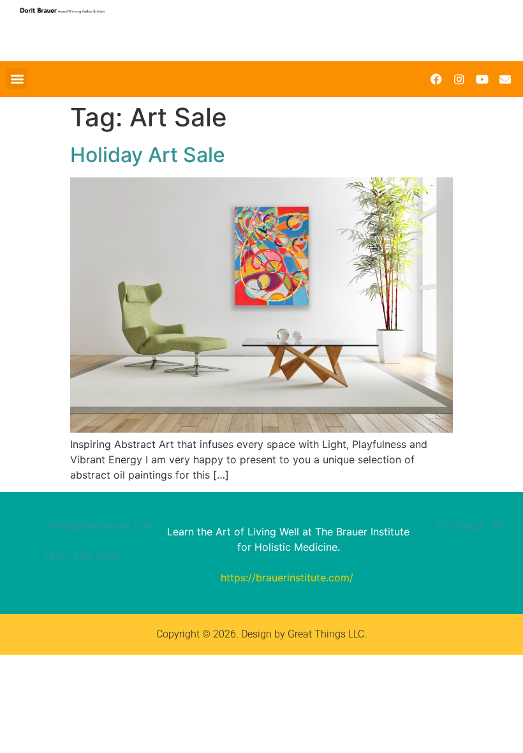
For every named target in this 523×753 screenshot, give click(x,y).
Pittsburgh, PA (470, 525)
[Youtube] (482, 79)
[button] (16, 78)
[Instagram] (459, 79)
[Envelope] (505, 79)
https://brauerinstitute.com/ (287, 577)
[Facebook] (436, 79)
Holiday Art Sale (147, 154)
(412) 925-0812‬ (82, 555)
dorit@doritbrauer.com (99, 525)
